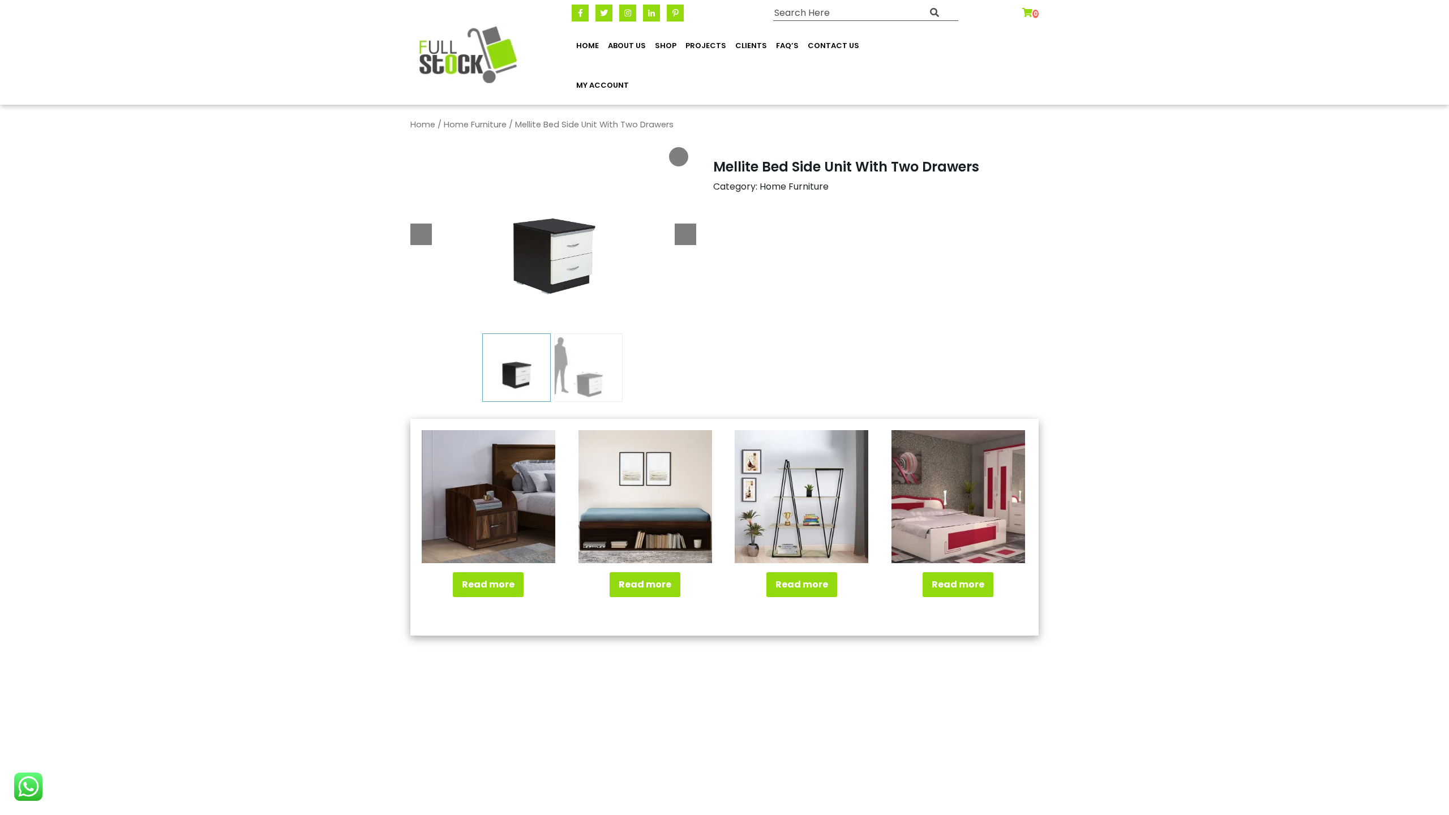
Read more (488, 584)
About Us (627, 45)
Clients (751, 45)
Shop (665, 45)
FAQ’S (787, 45)
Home (587, 45)
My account (602, 85)
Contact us (833, 45)
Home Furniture (475, 124)
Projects (705, 45)
